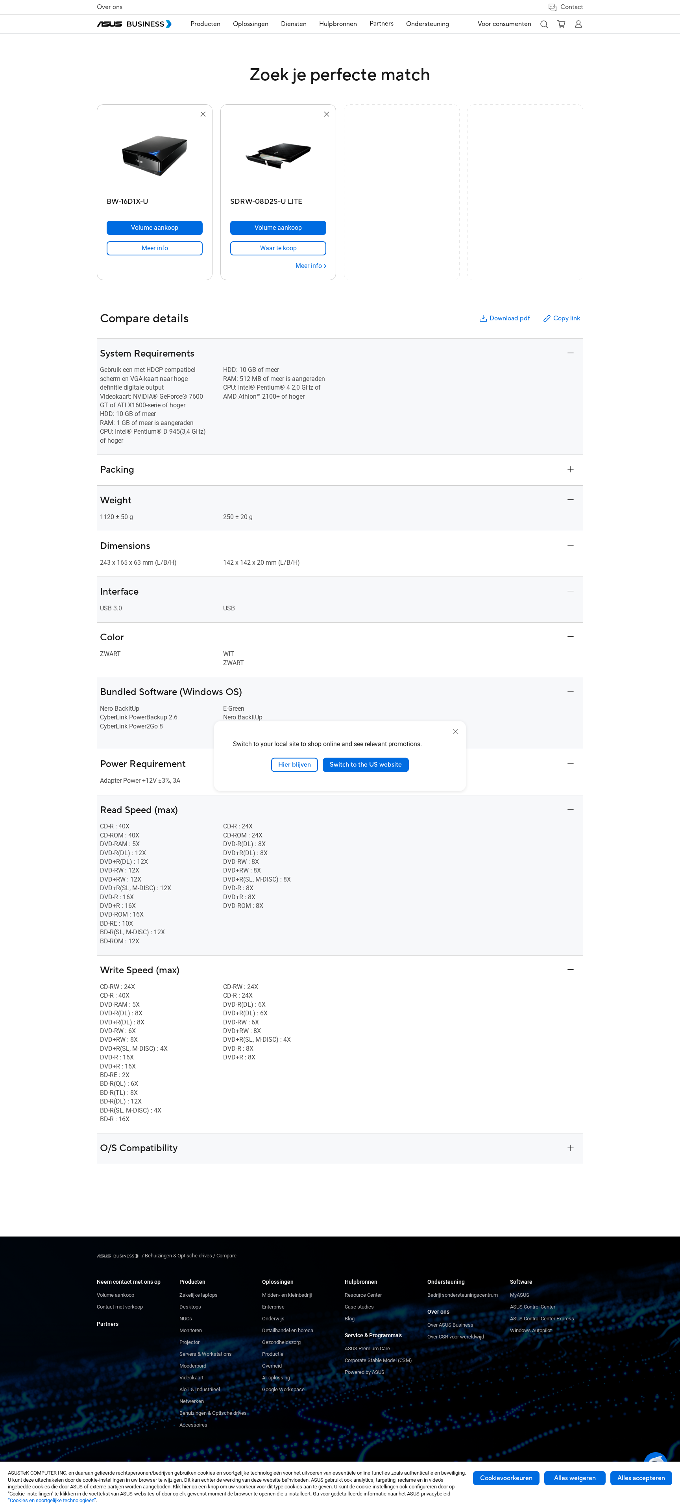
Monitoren (190, 1330)
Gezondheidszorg (281, 1342)
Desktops (190, 1307)
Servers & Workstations (205, 1354)
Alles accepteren (641, 1478)
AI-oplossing (276, 1378)
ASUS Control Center (532, 1307)
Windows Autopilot (531, 1330)
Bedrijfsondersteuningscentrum (462, 1295)
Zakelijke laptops (198, 1295)
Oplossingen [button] (250, 24)
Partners (107, 1324)
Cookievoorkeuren (506, 1478)
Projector (189, 1342)
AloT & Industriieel (199, 1389)
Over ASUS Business (450, 1325)
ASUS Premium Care (367, 1348)
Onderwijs (273, 1319)
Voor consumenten (504, 24)
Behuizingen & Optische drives (213, 1413)
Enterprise (273, 1307)
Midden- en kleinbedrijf (287, 1295)
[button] (544, 24)
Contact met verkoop (120, 1307)
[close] (456, 731)
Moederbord (192, 1366)
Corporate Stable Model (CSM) (378, 1360)
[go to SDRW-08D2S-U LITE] (278, 157)
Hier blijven (294, 765)
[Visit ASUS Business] (119, 1256)
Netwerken (191, 1401)
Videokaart (191, 1378)
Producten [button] (205, 24)
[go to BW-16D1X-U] (154, 157)
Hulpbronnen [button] (338, 24)
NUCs (185, 1319)
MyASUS (519, 1295)
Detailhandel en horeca (287, 1330)
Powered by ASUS (364, 1372)
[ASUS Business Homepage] (134, 24)
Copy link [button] (566, 318)
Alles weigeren (575, 1478)
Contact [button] (571, 7)
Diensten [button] (294, 24)
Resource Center (363, 1295)
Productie (272, 1354)
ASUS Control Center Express (542, 1319)
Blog (350, 1319)
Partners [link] (382, 24)
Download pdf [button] (510, 318)
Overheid (272, 1366)
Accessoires (193, 1425)
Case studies (359, 1307)
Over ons (109, 7)
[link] (155, 248)
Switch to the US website (366, 765)
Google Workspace (283, 1389)
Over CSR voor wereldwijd (455, 1337)
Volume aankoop (115, 1295)
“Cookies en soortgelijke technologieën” (52, 1500)
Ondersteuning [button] (427, 24)
